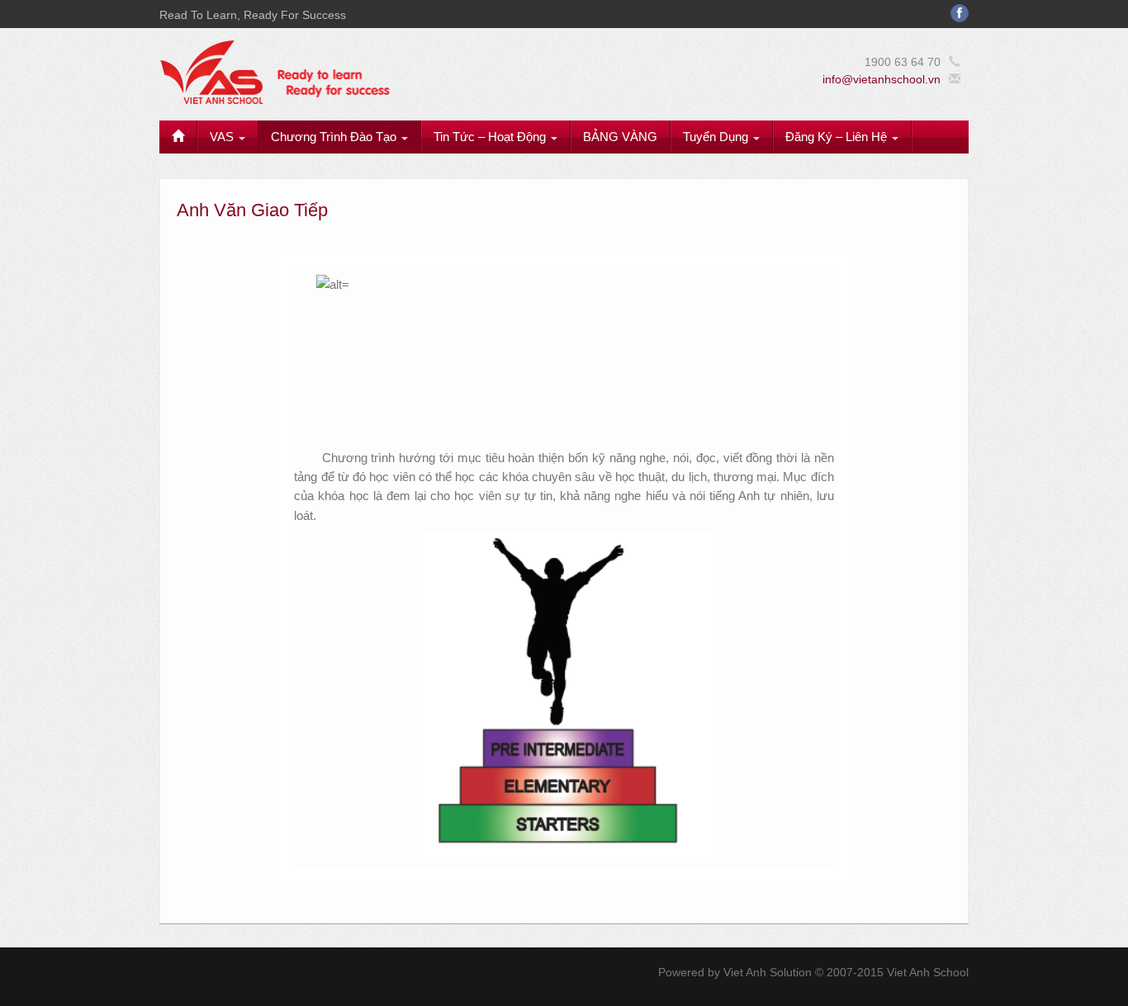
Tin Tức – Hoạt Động (491, 137)
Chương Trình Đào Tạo (335, 137)
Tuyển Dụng (717, 137)
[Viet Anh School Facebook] (959, 13)
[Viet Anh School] (391, 71)
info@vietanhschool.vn (881, 79)
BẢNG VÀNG (620, 137)
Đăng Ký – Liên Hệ (837, 137)
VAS (223, 137)
